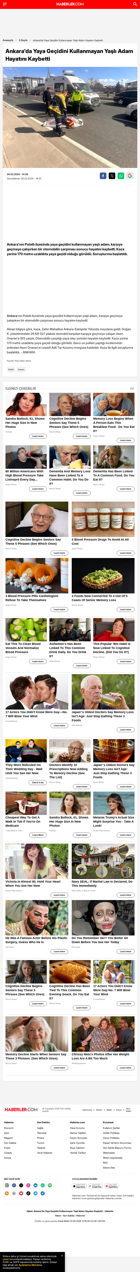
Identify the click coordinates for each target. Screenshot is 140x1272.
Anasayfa (8, 40)
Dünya (7, 1157)
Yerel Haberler (44, 1152)
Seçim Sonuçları (78, 1137)
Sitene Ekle (109, 1167)
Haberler (9, 1122)
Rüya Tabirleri (77, 1147)
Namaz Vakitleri (78, 1132)
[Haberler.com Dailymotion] (42, 1194)
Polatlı (11, 369)
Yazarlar (41, 1147)
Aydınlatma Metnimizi (30, 1264)
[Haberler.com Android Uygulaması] (95, 1186)
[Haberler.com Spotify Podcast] (50, 1186)
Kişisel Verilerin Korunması (117, 1142)
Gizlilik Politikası (111, 1132)
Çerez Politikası (111, 1137)
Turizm (40, 1142)
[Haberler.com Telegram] (35, 1194)
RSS (105, 1162)
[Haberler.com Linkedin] (35, 1186)
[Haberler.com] (21, 1110)
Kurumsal (108, 1122)
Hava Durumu (77, 1127)
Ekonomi (8, 1127)
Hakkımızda (87, 1110)
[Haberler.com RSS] (7, 1194)
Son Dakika (10, 1142)
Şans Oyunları (77, 1142)
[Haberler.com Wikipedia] (14, 1194)
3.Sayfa (23, 40)
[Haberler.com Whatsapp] (42, 1186)
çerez (6, 1259)
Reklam (99, 1110)
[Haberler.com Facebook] (14, 1186)
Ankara (21, 369)
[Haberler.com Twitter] (21, 1186)
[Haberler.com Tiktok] (28, 1194)
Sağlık (40, 1127)
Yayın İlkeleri (128, 1109)
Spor (6, 1132)
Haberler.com (77, 1122)
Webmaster (109, 1152)
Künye (119, 1110)
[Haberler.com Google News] (7, 1186)
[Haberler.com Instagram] (28, 1186)
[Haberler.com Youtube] (21, 1194)
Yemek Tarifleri (78, 1152)
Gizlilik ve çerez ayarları (46, 1221)
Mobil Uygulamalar (113, 1157)
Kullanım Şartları (111, 1127)
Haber (58, 1215)
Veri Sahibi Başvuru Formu (117, 1147)
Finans (40, 1137)
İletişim (109, 1110)
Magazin (8, 1137)
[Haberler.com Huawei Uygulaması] (111, 1186)
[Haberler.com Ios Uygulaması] (79, 1186)
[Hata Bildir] (63, 1221)
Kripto (7, 1147)
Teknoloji (41, 1132)
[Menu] (5, 4)
